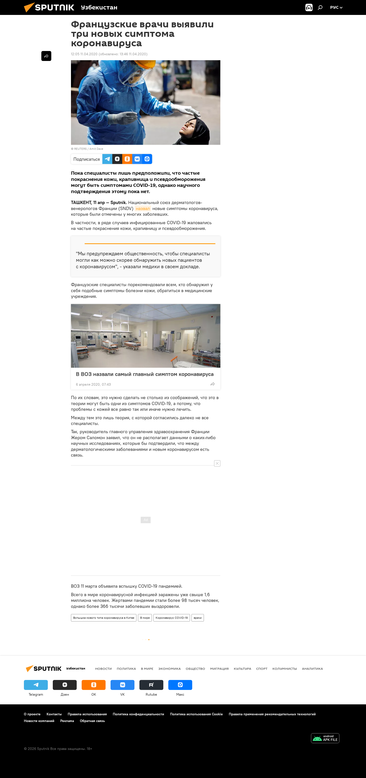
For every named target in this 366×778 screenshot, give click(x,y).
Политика (126, 668)
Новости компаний (39, 721)
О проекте (32, 714)
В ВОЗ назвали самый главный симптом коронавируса (145, 374)
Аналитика (312, 668)
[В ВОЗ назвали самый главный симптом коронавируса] (145, 336)
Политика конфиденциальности (138, 714)
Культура (242, 668)
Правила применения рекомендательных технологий (272, 714)
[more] (213, 384)
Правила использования (87, 714)
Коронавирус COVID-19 (172, 618)
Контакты (54, 714)
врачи (198, 618)
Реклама (67, 721)
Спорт (261, 668)
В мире (145, 618)
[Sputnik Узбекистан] (51, 13)
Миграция (219, 668)
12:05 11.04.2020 (84, 54)
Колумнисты (284, 668)
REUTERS (80, 149)
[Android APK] (325, 738)
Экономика (169, 668)
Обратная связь (92, 721)
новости (103, 668)
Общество (195, 668)
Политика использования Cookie (196, 714)
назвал (143, 208)
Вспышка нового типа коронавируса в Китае (103, 618)
